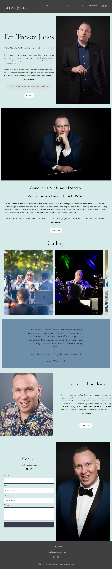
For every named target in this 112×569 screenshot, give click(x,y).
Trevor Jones (15, 7)
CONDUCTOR (13, 47)
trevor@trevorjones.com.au (29, 465)
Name (6, 476)
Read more (29, 79)
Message (6, 505)
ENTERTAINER (45, 47)
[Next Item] (101, 283)
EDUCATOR (29, 47)
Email (6, 485)
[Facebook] (103, 6)
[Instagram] (106, 6)
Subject (6, 495)
